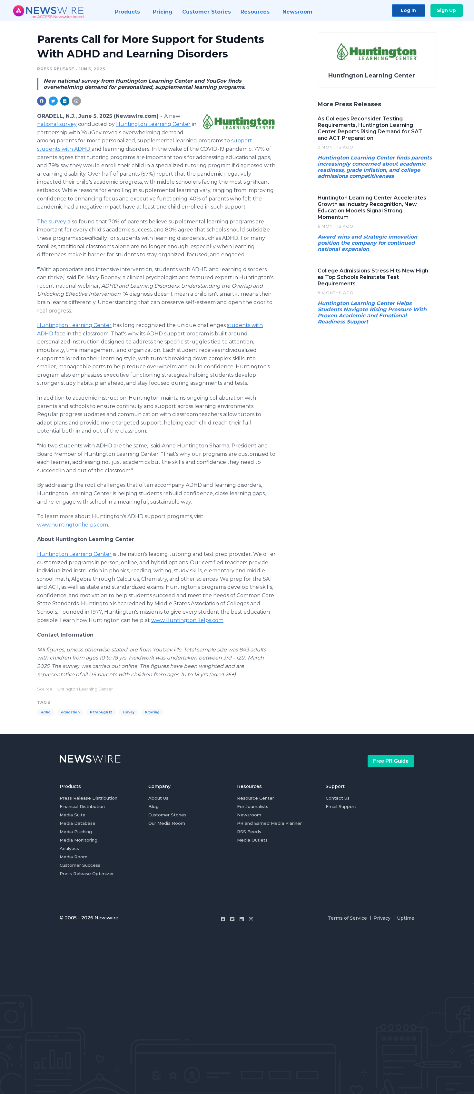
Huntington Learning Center (153, 124)
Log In (408, 10)
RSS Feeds (249, 831)
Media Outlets (252, 840)
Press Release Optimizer (87, 873)
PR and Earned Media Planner (269, 823)
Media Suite (72, 814)
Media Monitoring (78, 840)
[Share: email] (76, 101)
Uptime (405, 918)
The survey (51, 222)
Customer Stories (167, 814)
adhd (46, 712)
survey (128, 712)
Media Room (73, 856)
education (70, 712)
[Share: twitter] (53, 101)
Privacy (381, 918)
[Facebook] (223, 919)
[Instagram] (251, 919)
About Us (158, 798)
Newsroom (249, 814)
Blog (153, 806)
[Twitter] (232, 919)
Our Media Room (166, 823)
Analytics (69, 848)
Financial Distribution (82, 806)
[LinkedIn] (242, 919)
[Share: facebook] (42, 101)
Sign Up (446, 10)
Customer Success (80, 865)
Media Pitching (76, 831)
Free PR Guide (391, 761)
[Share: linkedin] (65, 101)
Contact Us (338, 798)
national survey (57, 124)
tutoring (152, 712)
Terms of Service (347, 918)
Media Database (77, 823)
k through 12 (101, 712)
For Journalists (252, 806)
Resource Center (255, 798)
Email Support (341, 806)
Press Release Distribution (88, 798)
